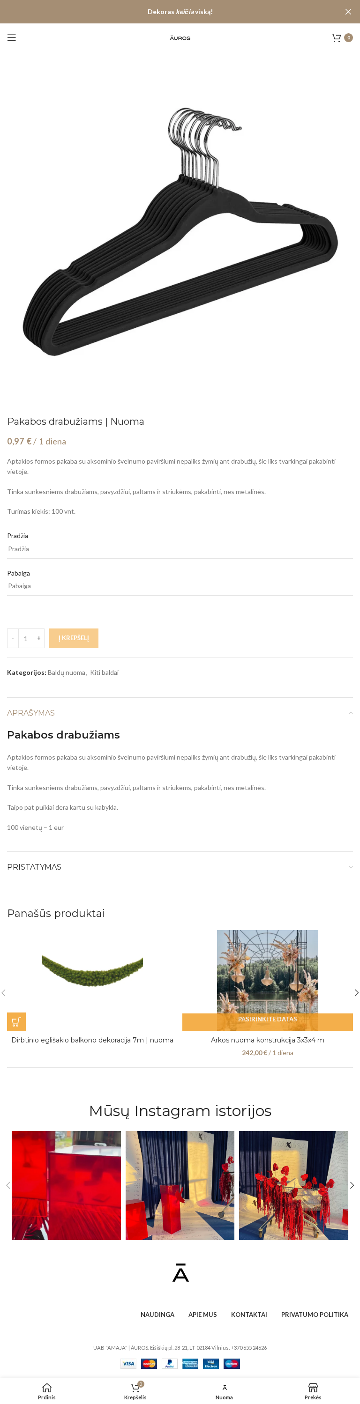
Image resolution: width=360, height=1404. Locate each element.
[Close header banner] (348, 11)
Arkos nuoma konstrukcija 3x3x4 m (267, 1040)
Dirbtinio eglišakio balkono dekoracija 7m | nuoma (92, 1040)
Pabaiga (18, 573)
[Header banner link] (166, 11)
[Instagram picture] (66, 1185)
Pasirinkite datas (267, 1019)
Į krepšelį (74, 638)
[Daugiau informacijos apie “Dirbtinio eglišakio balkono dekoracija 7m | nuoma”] (16, 1021)
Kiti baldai (104, 672)
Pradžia (17, 535)
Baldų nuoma (66, 672)
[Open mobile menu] (11, 37)
